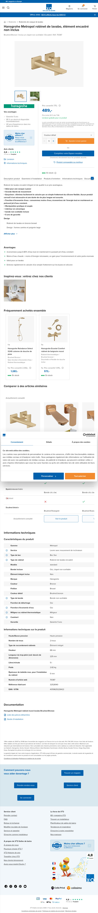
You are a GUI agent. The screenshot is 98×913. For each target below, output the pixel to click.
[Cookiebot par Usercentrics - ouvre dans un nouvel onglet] (84, 435)
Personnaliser (47, 476)
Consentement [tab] (17, 442)
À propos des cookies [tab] (81, 442)
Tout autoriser (80, 476)
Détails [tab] (49, 442)
